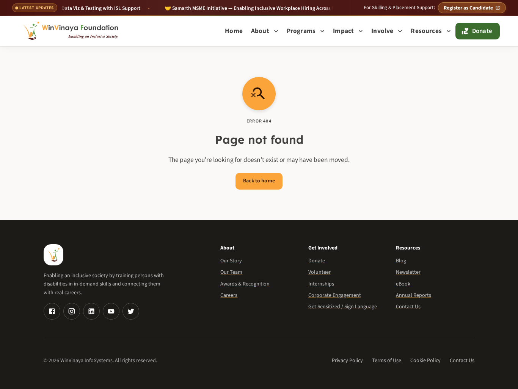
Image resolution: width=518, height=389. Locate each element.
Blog (401, 261)
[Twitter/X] (130, 311)
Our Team (231, 272)
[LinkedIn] (91, 311)
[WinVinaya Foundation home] (72, 31)
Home (234, 31)
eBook (403, 284)
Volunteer (319, 272)
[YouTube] (111, 311)
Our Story (231, 261)
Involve (382, 31)
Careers (228, 295)
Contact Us (408, 307)
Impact (343, 31)
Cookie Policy (425, 360)
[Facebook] (52, 311)
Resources (426, 31)
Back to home (259, 181)
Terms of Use (386, 360)
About (260, 31)
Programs (301, 31)
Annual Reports (413, 295)
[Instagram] (71, 311)
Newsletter (408, 272)
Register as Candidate (468, 7)
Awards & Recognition (245, 284)
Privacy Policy (347, 360)
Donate (482, 31)
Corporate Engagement (334, 295)
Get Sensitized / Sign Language (342, 307)
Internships (321, 284)
